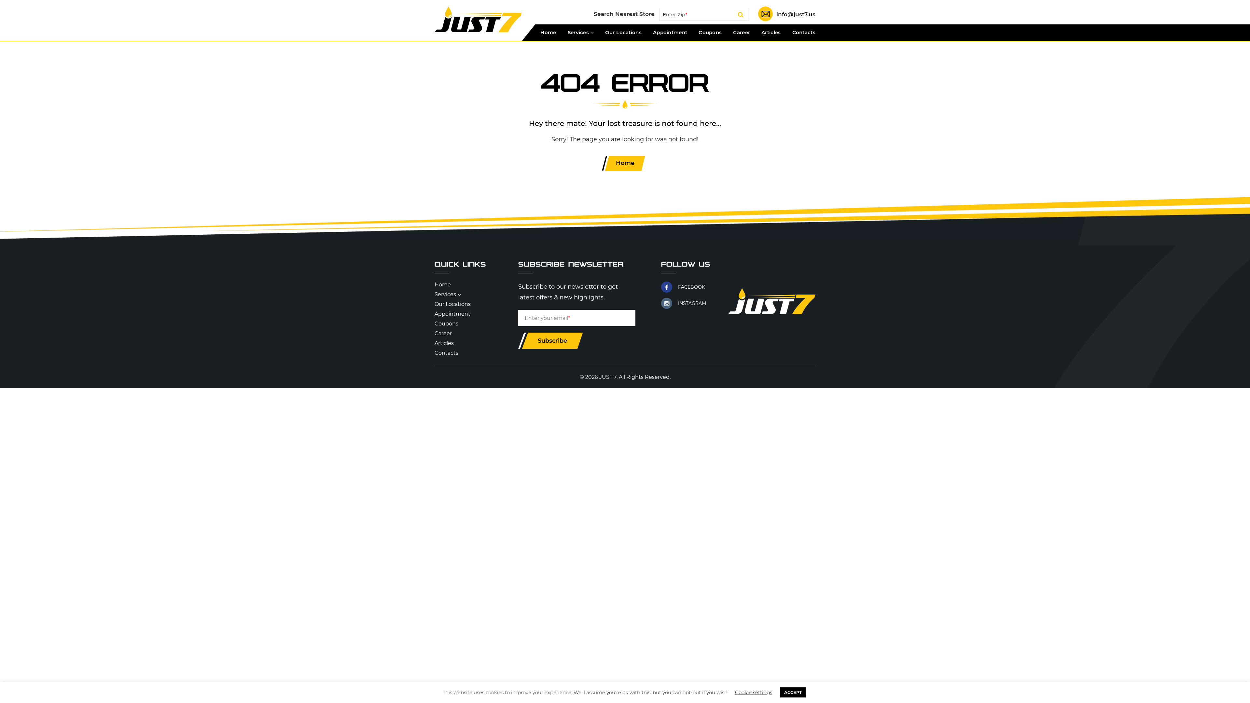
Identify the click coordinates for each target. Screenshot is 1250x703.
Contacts (803, 32)
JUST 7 (608, 377)
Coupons (710, 32)
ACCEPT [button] (793, 692)
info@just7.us (795, 14)
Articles (771, 32)
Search (740, 16)
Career (741, 32)
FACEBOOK (691, 287)
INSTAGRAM (692, 303)
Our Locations (623, 32)
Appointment (670, 32)
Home (548, 32)
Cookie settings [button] (753, 692)
